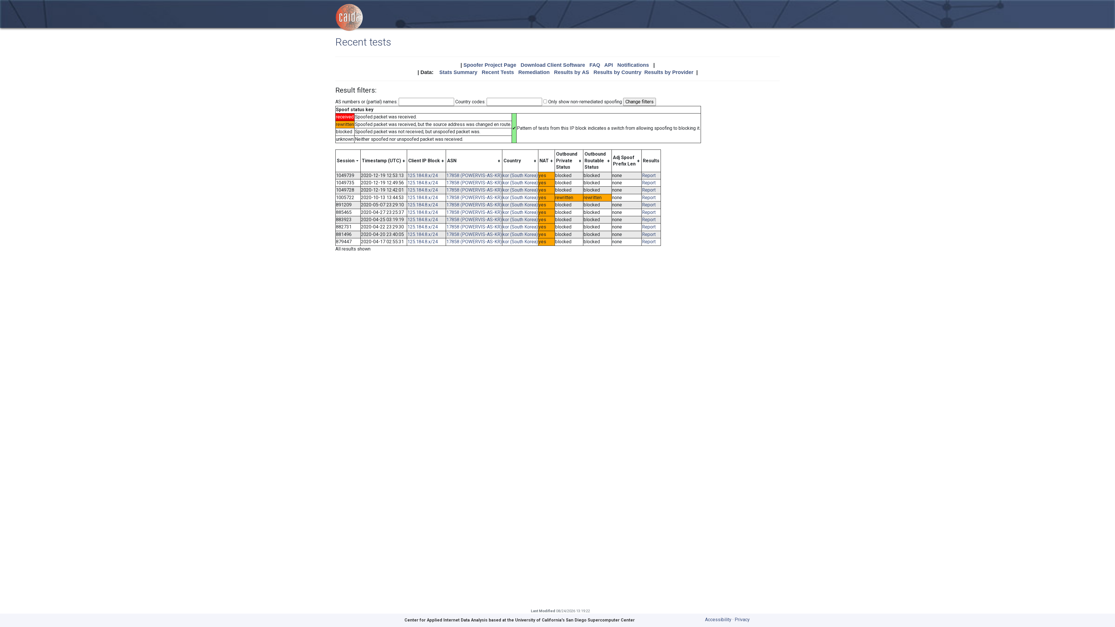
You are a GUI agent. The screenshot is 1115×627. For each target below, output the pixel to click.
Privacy (742, 619)
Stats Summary (458, 72)
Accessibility (718, 619)
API (608, 65)
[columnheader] (348, 161)
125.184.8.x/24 (422, 175)
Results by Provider (668, 72)
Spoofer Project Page (489, 65)
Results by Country (617, 72)
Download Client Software (553, 65)
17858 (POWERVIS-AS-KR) (474, 175)
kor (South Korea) (520, 175)
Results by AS (571, 72)
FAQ (594, 65)
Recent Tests (498, 72)
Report (649, 175)
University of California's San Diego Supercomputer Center (575, 620)
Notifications (633, 65)
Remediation (534, 72)
